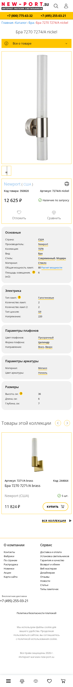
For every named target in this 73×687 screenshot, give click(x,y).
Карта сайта (10, 576)
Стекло (42, 263)
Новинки (9, 568)
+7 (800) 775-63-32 (20, 16)
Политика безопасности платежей (36, 613)
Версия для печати (67, 184)
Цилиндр (43, 342)
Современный (46, 258)
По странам (10, 560)
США (27, 184)
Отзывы (44, 576)
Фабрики (9, 556)
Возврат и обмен (50, 564)
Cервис (46, 545)
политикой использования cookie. (37, 639)
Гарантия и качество (52, 560)
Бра (31, 23)
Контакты (9, 552)
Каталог (21, 23)
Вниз (41, 347)
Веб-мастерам (48, 568)
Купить (53, 506)
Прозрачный (46, 337)
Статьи (44, 585)
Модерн (61, 258)
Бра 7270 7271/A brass (22, 485)
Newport (12, 184)
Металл (42, 368)
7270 (40, 248)
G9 (39, 311)
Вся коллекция (54, 520)
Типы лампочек (49, 589)
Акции (7, 572)
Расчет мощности (51, 267)
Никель (42, 372)
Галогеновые (46, 297)
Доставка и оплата (51, 552)
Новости (45, 581)
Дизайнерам (47, 572)
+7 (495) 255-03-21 (53, 16)
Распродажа (11, 564)
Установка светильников (54, 556)
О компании (14, 545)
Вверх (48, 347)
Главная (7, 23)
